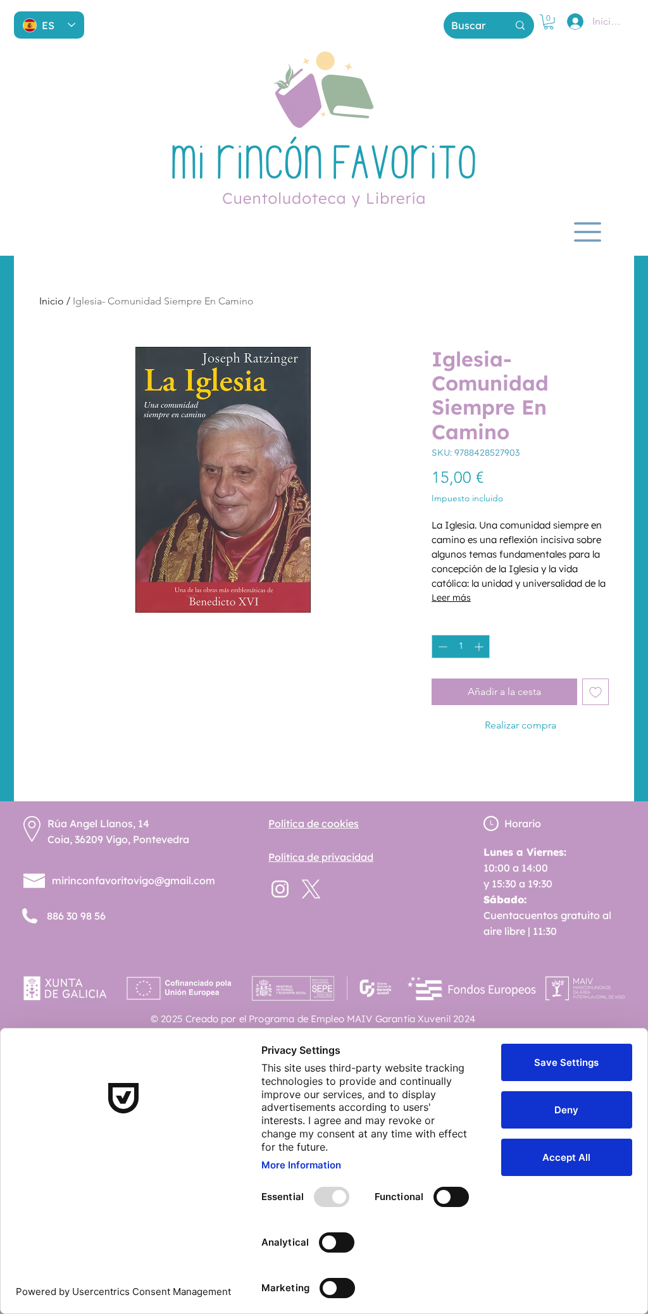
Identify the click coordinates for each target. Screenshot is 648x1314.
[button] (549, 22)
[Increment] (480, 646)
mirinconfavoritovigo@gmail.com (133, 880)
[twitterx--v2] (311, 889)
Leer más (451, 597)
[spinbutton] (460, 646)
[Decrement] (441, 646)
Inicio (51, 301)
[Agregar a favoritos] (595, 692)
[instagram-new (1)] (280, 889)
